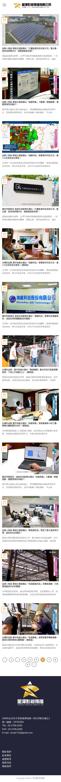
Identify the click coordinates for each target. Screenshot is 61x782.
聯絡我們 (6, 766)
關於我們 (6, 752)
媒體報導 (6, 759)
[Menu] (4, 5)
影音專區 (6, 755)
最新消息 (6, 762)
